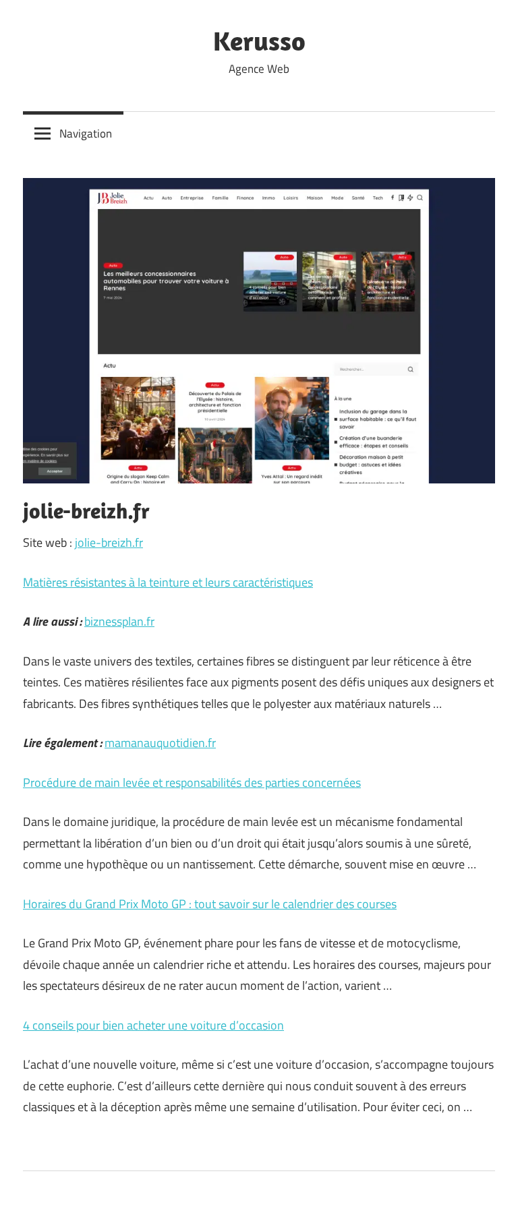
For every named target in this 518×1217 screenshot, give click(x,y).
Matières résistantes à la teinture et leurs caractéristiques (168, 582)
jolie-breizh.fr (109, 542)
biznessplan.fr (119, 621)
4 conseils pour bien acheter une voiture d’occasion (153, 1025)
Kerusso (259, 40)
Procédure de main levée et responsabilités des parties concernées (192, 782)
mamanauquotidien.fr (160, 743)
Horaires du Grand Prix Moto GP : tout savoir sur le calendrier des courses (210, 904)
